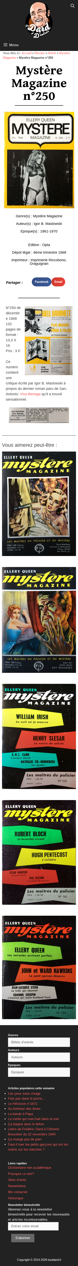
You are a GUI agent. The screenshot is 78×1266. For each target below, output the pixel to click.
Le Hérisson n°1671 (22, 1104)
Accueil (26, 53)
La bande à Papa (20, 1114)
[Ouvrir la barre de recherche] (72, 6)
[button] (41, 281)
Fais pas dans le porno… (26, 1098)
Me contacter (18, 1192)
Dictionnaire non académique (29, 1168)
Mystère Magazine (47, 216)
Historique (15, 1198)
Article (52, 53)
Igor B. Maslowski (48, 224)
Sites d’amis (17, 1180)
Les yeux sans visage (24, 1093)
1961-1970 (48, 231)
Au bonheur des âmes (24, 1109)
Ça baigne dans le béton (26, 1124)
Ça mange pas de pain (24, 1139)
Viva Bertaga (30, 394)
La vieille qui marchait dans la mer (33, 1119)
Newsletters (17, 1186)
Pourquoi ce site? (21, 1174)
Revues (40, 53)
